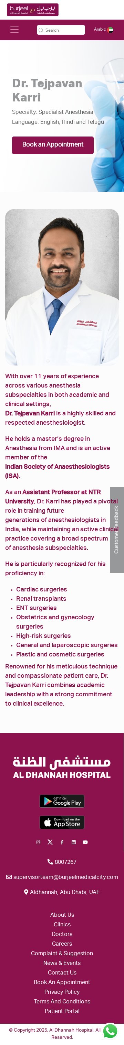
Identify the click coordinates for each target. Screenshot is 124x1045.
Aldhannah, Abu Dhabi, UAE (64, 893)
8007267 (64, 863)
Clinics (62, 925)
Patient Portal (62, 1012)
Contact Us (62, 973)
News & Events (62, 964)
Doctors (62, 935)
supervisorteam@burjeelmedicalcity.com (65, 878)
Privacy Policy (62, 992)
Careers (62, 944)
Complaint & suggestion (62, 954)
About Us (62, 915)
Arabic (100, 30)
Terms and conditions (62, 1002)
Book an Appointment (52, 145)
